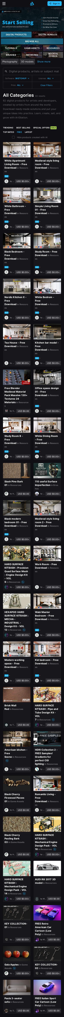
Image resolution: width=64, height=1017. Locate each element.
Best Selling (23, 127)
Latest (28, 132)
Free (19, 132)
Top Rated (8, 132)
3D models (27, 61)
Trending (8, 127)
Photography (9, 61)
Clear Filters (46, 85)
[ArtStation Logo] (32, 3)
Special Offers (44, 127)
